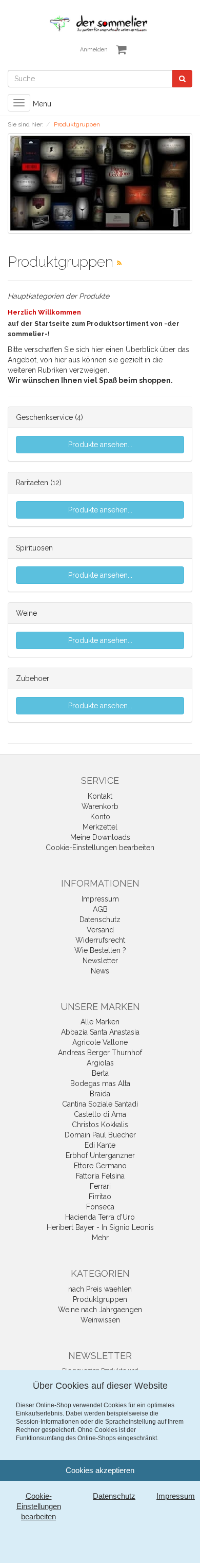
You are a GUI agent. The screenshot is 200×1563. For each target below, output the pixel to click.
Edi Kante (100, 1145)
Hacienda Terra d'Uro (100, 1217)
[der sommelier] (100, 23)
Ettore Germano (100, 1166)
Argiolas (100, 1063)
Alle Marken (100, 1022)
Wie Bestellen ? (100, 950)
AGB (100, 909)
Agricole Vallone (100, 1042)
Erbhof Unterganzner (100, 1155)
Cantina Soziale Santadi (100, 1104)
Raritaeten (32, 483)
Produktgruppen (100, 1299)
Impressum (100, 899)
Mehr (100, 1238)
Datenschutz (100, 919)
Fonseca (100, 1207)
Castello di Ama (100, 1114)
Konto (100, 817)
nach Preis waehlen (100, 1289)
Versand (100, 930)
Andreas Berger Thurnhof (100, 1053)
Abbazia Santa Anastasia (100, 1032)
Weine (26, 613)
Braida (100, 1094)
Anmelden (94, 49)
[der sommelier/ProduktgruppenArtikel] (119, 263)
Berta (100, 1073)
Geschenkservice (44, 417)
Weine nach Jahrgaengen (100, 1309)
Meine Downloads (100, 837)
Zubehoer (32, 678)
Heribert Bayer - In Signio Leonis (100, 1227)
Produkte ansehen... (100, 444)
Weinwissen (100, 1320)
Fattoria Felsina (100, 1176)
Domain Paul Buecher (100, 1135)
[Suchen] (182, 78)
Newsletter (100, 961)
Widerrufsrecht (100, 940)
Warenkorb (100, 806)
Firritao (100, 1196)
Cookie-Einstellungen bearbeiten (100, 847)
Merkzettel (100, 827)
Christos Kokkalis (100, 1124)
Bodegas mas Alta (100, 1083)
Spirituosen (34, 548)
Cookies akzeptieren (100, 1470)
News (100, 971)
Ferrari (100, 1186)
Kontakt (100, 796)
